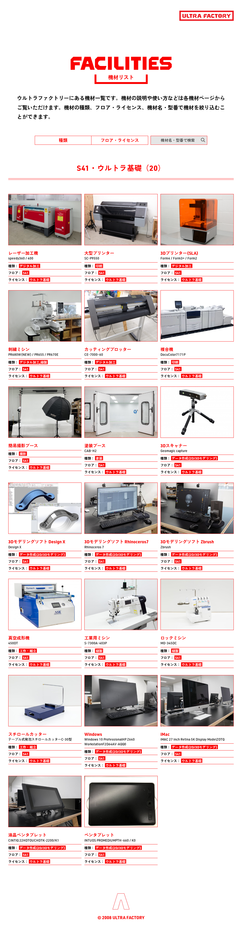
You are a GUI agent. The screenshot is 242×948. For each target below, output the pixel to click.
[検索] (203, 140)
